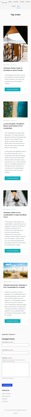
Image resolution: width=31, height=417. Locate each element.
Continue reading (13, 90)
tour (16, 64)
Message (7, 358)
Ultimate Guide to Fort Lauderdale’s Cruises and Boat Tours (15, 215)
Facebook (4, 398)
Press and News (6, 393)
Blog (18, 6)
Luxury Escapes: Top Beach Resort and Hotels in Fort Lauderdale (13, 126)
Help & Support (6, 396)
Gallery (10, 1)
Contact (14, 6)
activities (12, 64)
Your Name (7, 342)
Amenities (15, 1)
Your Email (7, 350)
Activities (22, 1)
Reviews (28, 1)
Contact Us (5, 401)
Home (5, 2)
